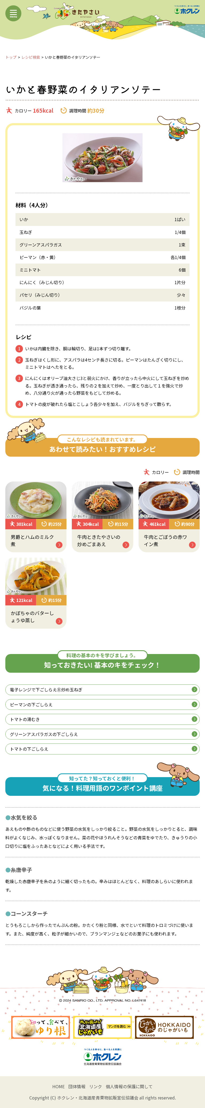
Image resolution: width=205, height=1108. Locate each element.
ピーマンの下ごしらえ (31, 704)
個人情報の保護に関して (129, 1086)
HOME (58, 1086)
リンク (95, 1086)
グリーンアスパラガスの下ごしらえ (44, 734)
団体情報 (76, 1086)
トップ (11, 57)
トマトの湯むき (25, 719)
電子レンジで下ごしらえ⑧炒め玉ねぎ (46, 689)
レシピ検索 (30, 57)
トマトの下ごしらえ (29, 749)
